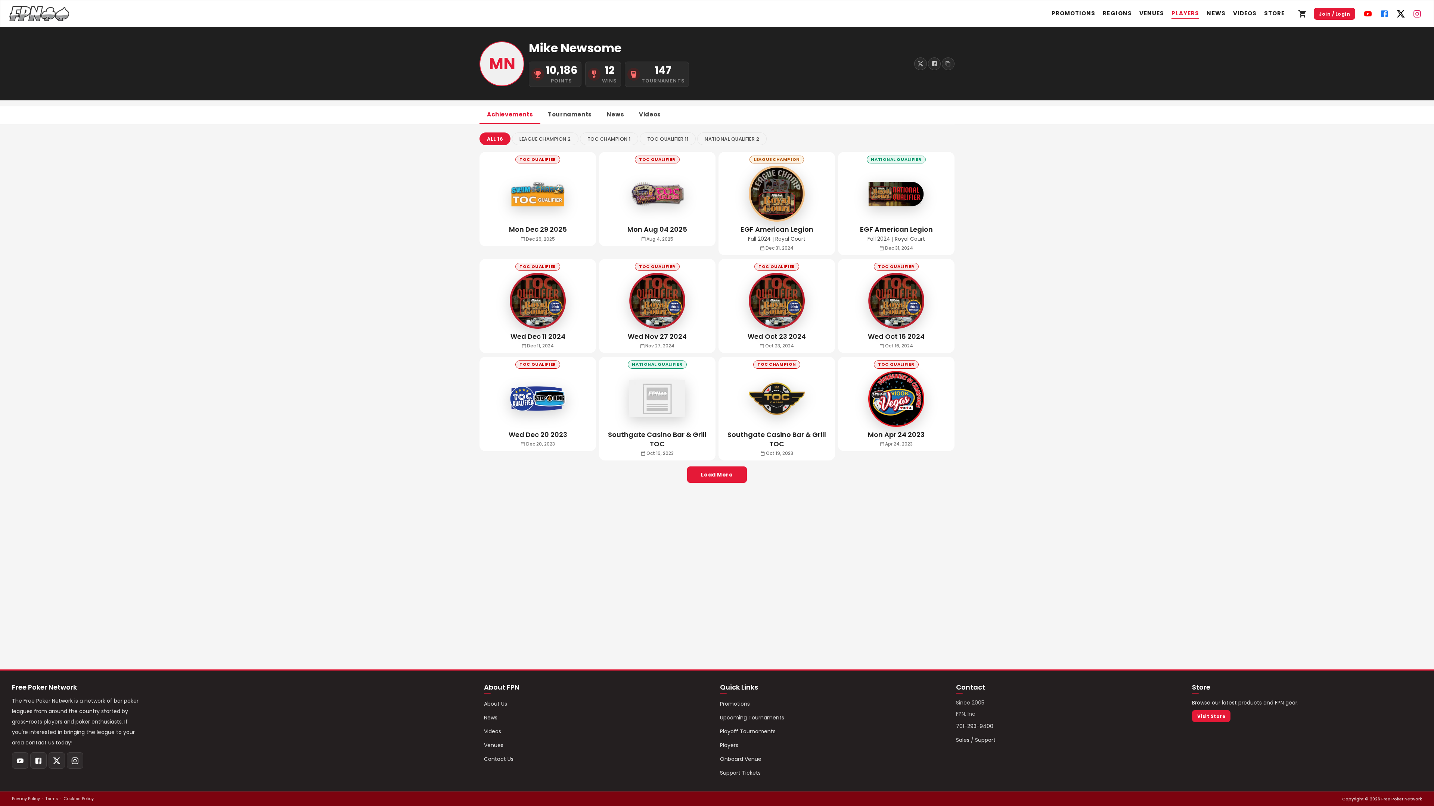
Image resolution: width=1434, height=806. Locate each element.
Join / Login (1334, 14)
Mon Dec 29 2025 (538, 229)
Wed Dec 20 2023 (538, 434)
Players (1185, 13)
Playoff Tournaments (748, 731)
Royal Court (790, 239)
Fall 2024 (759, 239)
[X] (1400, 13)
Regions (1117, 13)
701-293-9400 (974, 726)
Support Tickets (740, 773)
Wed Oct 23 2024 (777, 336)
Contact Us (498, 759)
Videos (1245, 13)
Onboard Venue (740, 759)
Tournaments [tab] (570, 114)
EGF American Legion (777, 229)
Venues (1151, 13)
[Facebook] (1384, 13)
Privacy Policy (26, 799)
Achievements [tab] (510, 114)
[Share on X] (920, 63)
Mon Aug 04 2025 (657, 229)
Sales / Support (976, 740)
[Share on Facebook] (934, 63)
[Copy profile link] (948, 63)
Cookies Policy (78, 799)
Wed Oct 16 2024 (896, 336)
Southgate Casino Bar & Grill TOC (776, 439)
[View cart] (1302, 13)
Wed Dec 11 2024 (537, 336)
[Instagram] (1417, 13)
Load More (717, 474)
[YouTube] (1367, 13)
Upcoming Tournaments (752, 717)
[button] (494, 138)
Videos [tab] (650, 114)
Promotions (1074, 13)
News (1216, 13)
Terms (51, 799)
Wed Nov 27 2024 (657, 336)
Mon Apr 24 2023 (896, 434)
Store (1274, 13)
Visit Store (1211, 716)
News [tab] (615, 114)
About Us (495, 703)
